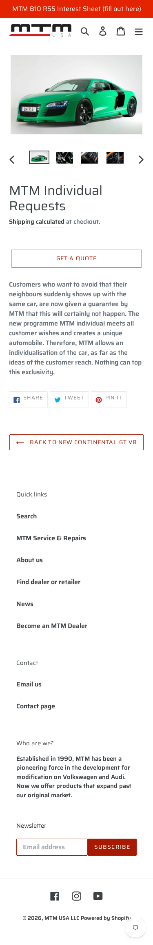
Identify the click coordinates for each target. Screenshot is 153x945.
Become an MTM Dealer (51, 626)
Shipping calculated (36, 222)
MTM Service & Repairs (51, 538)
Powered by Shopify (106, 918)
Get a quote (76, 258)
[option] (39, 159)
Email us (29, 684)
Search (26, 516)
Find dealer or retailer (48, 582)
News (24, 604)
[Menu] (139, 31)
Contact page (35, 706)
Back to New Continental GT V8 (82, 442)
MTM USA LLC (61, 918)
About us (29, 560)
